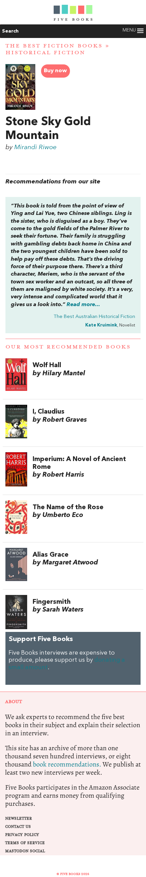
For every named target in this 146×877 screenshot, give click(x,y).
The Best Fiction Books (54, 45)
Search (10, 31)
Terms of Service (25, 842)
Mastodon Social (25, 851)
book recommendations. (67, 764)
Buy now (55, 71)
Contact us (18, 826)
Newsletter (18, 818)
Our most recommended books (68, 347)
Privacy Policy (22, 834)
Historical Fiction (45, 52)
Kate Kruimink (101, 325)
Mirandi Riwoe (35, 147)
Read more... (83, 304)
